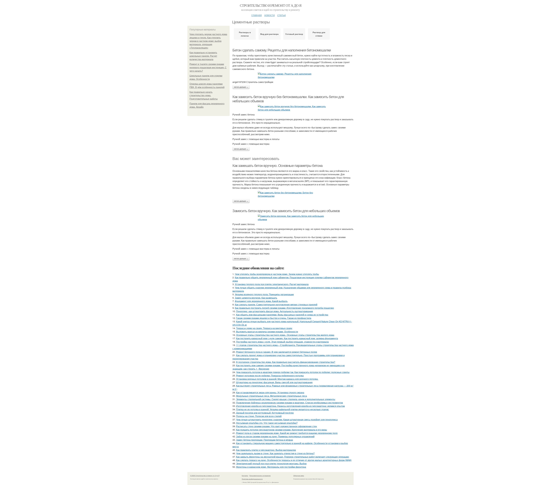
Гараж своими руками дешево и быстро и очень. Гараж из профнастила (273, 318)
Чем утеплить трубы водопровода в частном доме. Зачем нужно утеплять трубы (277, 274)
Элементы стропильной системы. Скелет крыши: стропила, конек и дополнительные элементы (285, 399)
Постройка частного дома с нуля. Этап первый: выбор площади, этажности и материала (282, 341)
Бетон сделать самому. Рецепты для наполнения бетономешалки (281, 50)
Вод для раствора (269, 34)
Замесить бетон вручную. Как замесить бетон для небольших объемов (286, 211)
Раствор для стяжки (319, 34)
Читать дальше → (241, 87)
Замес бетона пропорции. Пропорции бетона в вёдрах (264, 439)
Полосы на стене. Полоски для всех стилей (258, 416)
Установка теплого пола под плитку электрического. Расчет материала (272, 284)
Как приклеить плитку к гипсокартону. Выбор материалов (266, 450)
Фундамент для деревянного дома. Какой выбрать (261, 301)
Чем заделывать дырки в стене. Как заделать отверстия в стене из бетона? (275, 453)
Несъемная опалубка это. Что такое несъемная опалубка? (267, 423)
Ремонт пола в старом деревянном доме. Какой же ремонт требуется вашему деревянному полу (287, 433)
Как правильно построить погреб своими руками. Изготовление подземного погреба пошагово (284, 308)
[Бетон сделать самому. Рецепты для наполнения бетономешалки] (293, 75)
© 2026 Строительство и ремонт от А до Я (204, 476)
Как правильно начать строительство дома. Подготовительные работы (203, 95)
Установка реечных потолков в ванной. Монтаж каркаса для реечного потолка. (277, 379)
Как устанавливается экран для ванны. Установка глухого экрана (270, 392)
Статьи (281, 15)
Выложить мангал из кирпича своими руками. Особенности (267, 331)
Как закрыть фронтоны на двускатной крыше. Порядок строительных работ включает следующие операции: (292, 456)
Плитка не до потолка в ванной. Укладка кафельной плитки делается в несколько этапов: (282, 409)
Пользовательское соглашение (260, 476)
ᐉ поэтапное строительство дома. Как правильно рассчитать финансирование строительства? (285, 362)
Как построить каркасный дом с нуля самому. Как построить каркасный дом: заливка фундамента (287, 338)
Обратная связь (298, 476)
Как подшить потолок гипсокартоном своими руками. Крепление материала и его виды (281, 429)
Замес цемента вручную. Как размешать (256, 297)
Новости (269, 15)
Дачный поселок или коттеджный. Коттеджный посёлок (265, 412)
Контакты (245, 476)
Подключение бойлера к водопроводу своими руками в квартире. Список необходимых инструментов (289, 402)
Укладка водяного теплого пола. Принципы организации (264, 294)
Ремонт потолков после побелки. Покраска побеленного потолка (270, 375)
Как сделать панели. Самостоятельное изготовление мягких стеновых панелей (276, 304)
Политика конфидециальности (252, 479)
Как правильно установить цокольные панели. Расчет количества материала (203, 56)
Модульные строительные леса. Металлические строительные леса (271, 395)
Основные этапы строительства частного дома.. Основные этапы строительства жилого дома (285, 335)
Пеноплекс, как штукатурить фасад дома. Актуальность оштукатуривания (274, 311)
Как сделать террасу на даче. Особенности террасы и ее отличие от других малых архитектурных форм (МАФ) (294, 460)
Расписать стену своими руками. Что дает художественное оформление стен (276, 426)
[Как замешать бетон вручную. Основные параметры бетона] (293, 194)
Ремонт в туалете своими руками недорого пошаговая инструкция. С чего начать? (208, 67)
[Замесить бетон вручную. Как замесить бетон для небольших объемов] (293, 217)
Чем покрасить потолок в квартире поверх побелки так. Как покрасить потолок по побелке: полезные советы (293, 372)
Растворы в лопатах (245, 34)
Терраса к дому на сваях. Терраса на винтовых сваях (264, 328)
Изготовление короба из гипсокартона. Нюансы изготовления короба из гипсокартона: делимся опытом (290, 406)
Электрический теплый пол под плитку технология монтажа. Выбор (271, 463)
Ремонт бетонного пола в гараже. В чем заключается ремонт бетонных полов (276, 351)
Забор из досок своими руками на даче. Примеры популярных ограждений (275, 436)
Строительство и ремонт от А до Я (270, 5)
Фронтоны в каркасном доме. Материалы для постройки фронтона (271, 467)
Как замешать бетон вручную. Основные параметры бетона (277, 165)
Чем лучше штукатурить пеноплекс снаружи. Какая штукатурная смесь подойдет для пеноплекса (287, 419)
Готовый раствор (294, 34)
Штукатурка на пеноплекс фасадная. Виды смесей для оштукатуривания (274, 382)
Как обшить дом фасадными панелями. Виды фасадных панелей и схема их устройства (282, 314)
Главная (256, 15)
